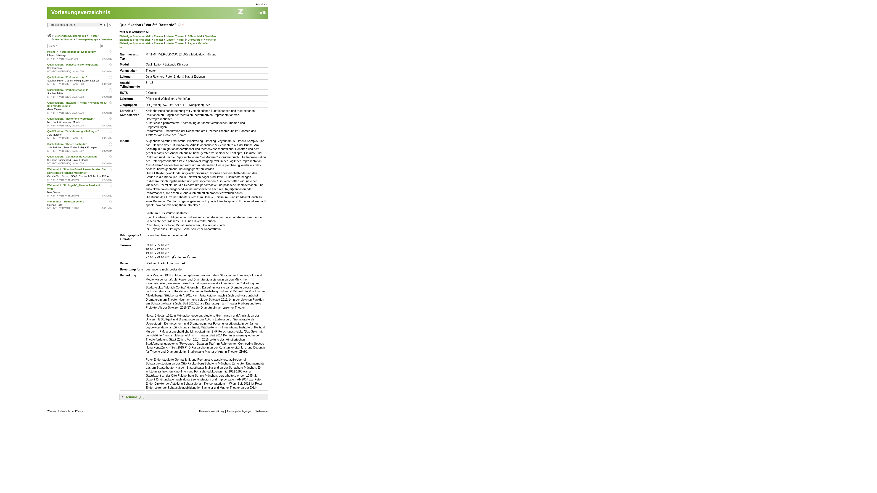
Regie (191, 43)
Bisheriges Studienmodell (70, 35)
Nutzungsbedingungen (239, 411)
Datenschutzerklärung (211, 411)
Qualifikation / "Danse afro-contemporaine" (73, 64)
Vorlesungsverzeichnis (80, 12)
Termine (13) (135, 397)
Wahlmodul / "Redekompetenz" (66, 201)
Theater (93, 35)
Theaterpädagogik (87, 39)
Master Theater (64, 39)
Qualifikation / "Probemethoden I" (68, 90)
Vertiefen (106, 39)
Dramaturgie (195, 39)
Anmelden (261, 4)
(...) (121, 46)
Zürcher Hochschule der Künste (65, 411)
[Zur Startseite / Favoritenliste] (49, 35)
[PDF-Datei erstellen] (183, 25)
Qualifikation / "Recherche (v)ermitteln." (71, 118)
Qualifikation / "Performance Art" (67, 77)
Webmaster (262, 411)
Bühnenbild (195, 36)
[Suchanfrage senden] (102, 46)
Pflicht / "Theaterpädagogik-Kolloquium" (72, 51)
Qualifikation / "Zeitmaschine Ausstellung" (73, 156)
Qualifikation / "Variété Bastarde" (67, 144)
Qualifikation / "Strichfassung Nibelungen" (73, 131)
